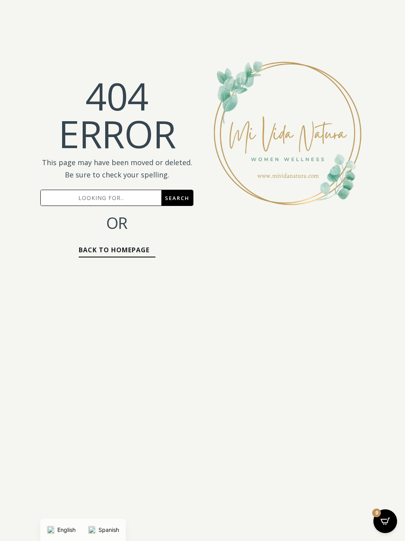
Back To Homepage (114, 250)
